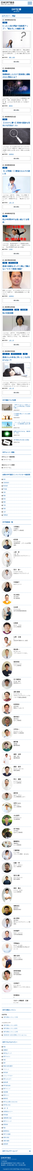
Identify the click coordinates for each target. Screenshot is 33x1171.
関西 (4, 502)
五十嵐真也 (17, 679)
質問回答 (5, 1124)
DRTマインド (6, 1088)
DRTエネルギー (7, 1079)
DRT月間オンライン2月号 (10, 1028)
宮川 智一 (17, 569)
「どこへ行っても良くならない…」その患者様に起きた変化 (22, 424)
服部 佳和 (17, 754)
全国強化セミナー (8, 1111)
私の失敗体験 (7, 313)
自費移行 (5, 1050)
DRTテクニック (8, 309)
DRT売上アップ (7, 1053)
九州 (4, 511)
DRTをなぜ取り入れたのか (10, 1101)
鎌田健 (16, 741)
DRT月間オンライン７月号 (10, 1017)
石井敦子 (16, 983)
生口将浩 (16, 594)
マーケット (6, 1069)
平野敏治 (16, 943)
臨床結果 (5, 1082)
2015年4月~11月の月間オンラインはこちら (15, 1035)
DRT (4, 1063)
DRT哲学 (5, 1072)
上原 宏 (11, 202)
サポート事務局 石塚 (21, 1000)
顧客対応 (5, 1098)
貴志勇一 (16, 649)
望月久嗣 (16, 875)
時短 (4, 1046)
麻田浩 (11, 106)
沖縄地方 (5, 515)
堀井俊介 (16, 717)
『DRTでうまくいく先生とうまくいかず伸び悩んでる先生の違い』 (22, 406)
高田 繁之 (17, 888)
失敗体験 (24, 309)
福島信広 (16, 906)
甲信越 (5, 489)
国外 (4, 479)
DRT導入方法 (6, 1105)
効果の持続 (6, 1137)
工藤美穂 (16, 850)
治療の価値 (6, 1140)
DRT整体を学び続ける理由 (21, 440)
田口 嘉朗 (17, 779)
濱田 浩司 (17, 956)
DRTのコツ (6, 1095)
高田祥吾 (16, 662)
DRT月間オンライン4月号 (10, 1025)
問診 (5, 22)
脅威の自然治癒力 (8, 1066)
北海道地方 (6, 482)
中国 (4, 505)
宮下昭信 (16, 829)
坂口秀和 (16, 918)
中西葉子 (16, 582)
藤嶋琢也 (16, 841)
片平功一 (16, 729)
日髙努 (11, 249)
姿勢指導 (5, 1144)
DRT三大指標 (13, 263)
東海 (4, 499)
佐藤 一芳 (17, 863)
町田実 (16, 539)
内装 (4, 1059)
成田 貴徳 (17, 692)
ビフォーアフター (8, 1075)
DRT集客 (5, 1114)
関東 (4, 495)
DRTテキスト (6, 1056)
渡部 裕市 (12, 57)
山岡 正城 (17, 637)
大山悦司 (16, 815)
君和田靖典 (17, 971)
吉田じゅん (17, 803)
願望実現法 (6, 1131)
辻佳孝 (16, 607)
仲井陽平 (16, 931)
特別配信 (16, 995)
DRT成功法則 (6, 1085)
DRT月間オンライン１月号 (10, 1031)
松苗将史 (11, 154)
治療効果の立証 (7, 1118)
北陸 (4, 492)
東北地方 (5, 485)
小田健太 (16, 526)
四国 (4, 508)
